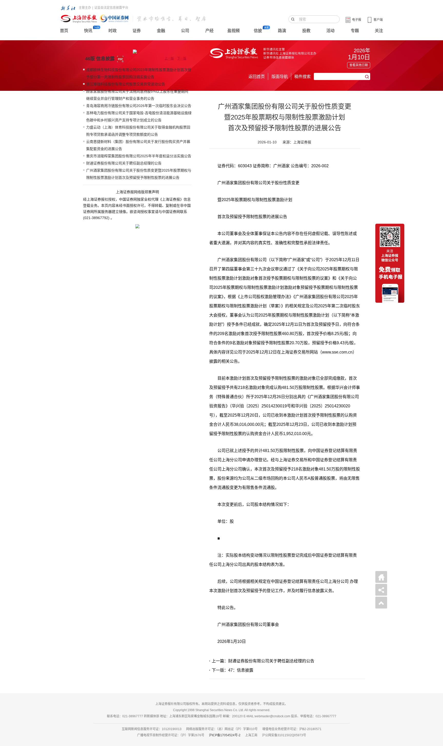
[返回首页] (381, 577)
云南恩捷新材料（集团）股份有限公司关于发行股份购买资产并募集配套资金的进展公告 (138, 145)
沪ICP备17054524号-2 (224, 735)
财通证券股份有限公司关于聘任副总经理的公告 (124, 163)
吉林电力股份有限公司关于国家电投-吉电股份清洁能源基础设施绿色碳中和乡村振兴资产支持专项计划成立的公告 (139, 116)
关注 (379, 30)
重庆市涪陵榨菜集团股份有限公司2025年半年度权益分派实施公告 (138, 156)
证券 (137, 30)
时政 (112, 30)
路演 (282, 30)
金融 (161, 30)
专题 (355, 30)
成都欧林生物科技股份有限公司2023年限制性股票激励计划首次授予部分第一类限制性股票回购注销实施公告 (138, 73)
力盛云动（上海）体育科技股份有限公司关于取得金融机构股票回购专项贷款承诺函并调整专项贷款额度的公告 (138, 130)
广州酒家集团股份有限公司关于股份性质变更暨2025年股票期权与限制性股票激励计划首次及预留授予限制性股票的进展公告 (138, 174)
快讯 (88, 30)
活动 (330, 30)
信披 (258, 30)
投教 (306, 30)
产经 (209, 30)
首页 (64, 30)
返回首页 (256, 76)
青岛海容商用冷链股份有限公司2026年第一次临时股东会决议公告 (138, 106)
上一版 (169, 58)
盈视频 (233, 30)
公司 (185, 30)
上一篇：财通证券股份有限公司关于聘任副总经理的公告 (263, 661)
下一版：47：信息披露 (232, 670)
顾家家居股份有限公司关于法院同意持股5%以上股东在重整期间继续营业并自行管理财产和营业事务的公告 (137, 95)
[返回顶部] (381, 602)
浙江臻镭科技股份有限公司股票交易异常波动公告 (125, 84)
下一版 (181, 58)
